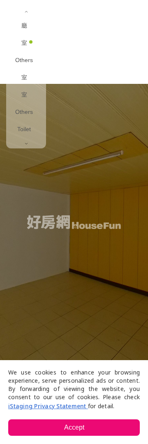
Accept (74, 427)
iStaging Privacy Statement (48, 406)
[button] (84, 12)
